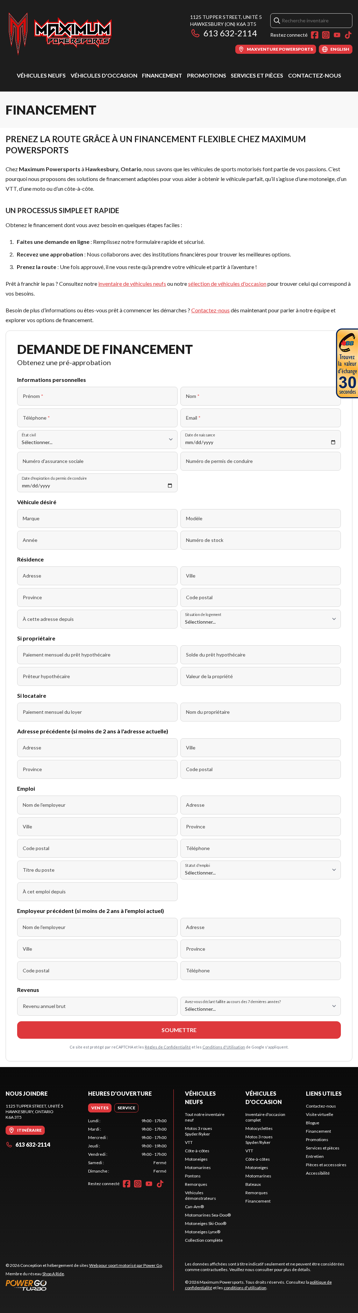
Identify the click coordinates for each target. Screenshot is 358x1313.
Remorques (196, 1184)
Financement (162, 75)
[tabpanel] (127, 1146)
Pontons (193, 1175)
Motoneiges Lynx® (202, 1231)
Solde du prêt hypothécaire (215, 655)
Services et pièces (257, 75)
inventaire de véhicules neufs (132, 283)
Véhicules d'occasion (104, 75)
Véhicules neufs (41, 75)
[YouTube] (337, 35)
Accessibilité (318, 1173)
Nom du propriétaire (208, 712)
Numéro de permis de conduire (219, 461)
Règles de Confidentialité (168, 1047)
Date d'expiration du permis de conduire (54, 478)
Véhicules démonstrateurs (200, 1195)
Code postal (199, 597)
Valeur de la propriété (209, 676)
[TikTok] (348, 35)
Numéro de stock (204, 540)
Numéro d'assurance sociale (53, 461)
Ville (190, 576)
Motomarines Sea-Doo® (208, 1215)
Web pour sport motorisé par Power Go (125, 1265)
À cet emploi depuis (44, 891)
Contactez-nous (314, 75)
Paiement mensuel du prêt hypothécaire (66, 655)
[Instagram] (326, 35)
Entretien (315, 1156)
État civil (29, 435)
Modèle (194, 518)
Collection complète (204, 1240)
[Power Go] (84, 1285)
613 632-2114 (230, 33)
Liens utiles (324, 1093)
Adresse (32, 576)
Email (193, 418)
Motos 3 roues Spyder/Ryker (198, 1131)
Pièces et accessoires (326, 1164)
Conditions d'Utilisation (223, 1047)
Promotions (206, 75)
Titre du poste (39, 870)
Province (32, 597)
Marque (31, 518)
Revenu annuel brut (44, 1006)
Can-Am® (194, 1206)
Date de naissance (200, 435)
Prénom (33, 396)
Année (30, 540)
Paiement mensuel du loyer (52, 712)
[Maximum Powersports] (60, 33)
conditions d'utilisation (245, 1287)
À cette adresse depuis (48, 619)
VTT (189, 1142)
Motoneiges (196, 1159)
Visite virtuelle (319, 1114)
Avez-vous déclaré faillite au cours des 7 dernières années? (233, 1001)
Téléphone (36, 418)
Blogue (312, 1122)
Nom (193, 396)
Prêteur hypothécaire (46, 676)
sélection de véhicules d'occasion (227, 283)
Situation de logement (203, 614)
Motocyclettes (259, 1128)
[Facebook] (314, 35)
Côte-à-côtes (197, 1150)
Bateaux (253, 1184)
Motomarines (198, 1167)
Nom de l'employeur (44, 805)
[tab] (100, 1107)
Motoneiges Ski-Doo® (205, 1223)
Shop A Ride (53, 1273)
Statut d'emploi (197, 865)
